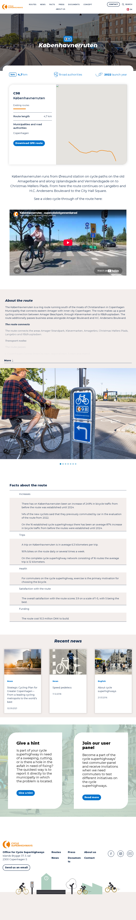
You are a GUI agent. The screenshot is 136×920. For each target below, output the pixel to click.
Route (56, 852)
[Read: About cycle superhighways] (113, 681)
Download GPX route (29, 143)
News (55, 857)
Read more (91, 797)
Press (71, 852)
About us (90, 852)
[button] (60, 464)
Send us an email (16, 867)
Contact (89, 857)
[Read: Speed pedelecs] (68, 681)
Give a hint (26, 792)
